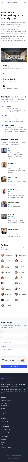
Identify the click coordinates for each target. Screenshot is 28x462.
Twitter (3, 442)
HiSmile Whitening (5, 429)
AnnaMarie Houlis (21, 260)
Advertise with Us (5, 445)
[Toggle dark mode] (21, 2)
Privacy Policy (17, 458)
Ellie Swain (7, 272)
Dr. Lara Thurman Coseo (15, 215)
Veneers (3, 408)
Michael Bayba (22, 294)
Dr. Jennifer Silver (13, 149)
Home (2, 9)
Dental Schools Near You (7, 400)
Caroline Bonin (22, 267)
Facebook (3, 439)
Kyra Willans (22, 283)
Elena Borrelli (12, 163)
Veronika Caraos (21, 299)
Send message (14, 366)
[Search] (25, 2)
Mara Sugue (22, 288)
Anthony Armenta (7, 266)
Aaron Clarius (8, 255)
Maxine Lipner (8, 294)
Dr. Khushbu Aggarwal (14, 190)
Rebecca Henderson (7, 299)
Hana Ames (8, 277)
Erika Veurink (22, 272)
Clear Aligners (4, 403)
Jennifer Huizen (23, 277)
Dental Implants (5, 413)
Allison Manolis (22, 255)
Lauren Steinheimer (8, 288)
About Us (9, 458)
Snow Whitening (5, 426)
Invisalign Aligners (5, 424)
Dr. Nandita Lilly (13, 229)
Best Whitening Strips (6, 432)
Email (3, 339)
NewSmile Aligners (5, 421)
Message (3, 346)
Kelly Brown (8, 283)
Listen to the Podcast (6, 447)
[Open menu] (2, 2)
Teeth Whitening (5, 405)
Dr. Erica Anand (13, 177)
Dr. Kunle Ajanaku (13, 202)
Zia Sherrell (8, 305)
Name (3, 331)
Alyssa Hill (7, 261)
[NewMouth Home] (12, 2)
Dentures (3, 411)
